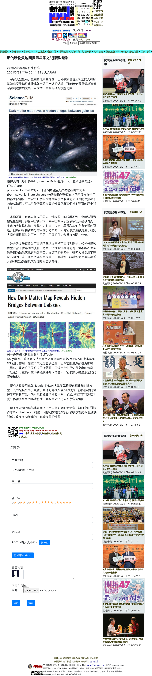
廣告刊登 (94, 658)
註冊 (88, 39)
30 (87, 9)
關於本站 (58, 658)
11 (82, 15)
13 (87, 15)
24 (79, 21)
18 (82, 18)
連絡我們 (85, 661)
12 (84, 15)
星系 (32, 433)
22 (92, 18)
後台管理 (94, 661)
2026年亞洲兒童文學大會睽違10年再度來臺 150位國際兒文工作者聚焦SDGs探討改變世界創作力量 (123, 535)
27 (79, 9)
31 (89, 9)
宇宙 (28, 433)
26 (84, 21)
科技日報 (55, 433)
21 (89, 18)
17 (79, 18)
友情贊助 (58, 661)
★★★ (33, 502)
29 (84, 9)
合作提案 (76, 661)
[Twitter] (65, 35)
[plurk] (59, 35)
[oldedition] (82, 35)
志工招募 (67, 661)
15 (92, 15)
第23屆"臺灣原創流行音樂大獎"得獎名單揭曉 (123, 129)
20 (87, 18)
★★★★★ (64, 502)
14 (89, 15)
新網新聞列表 (136, 435)
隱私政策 (85, 658)
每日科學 (46, 433)
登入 (81, 39)
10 (79, 15)
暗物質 (38, 433)
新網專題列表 (136, 212)
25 (82, 21)
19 (84, 18)
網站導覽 (67, 658)
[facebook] (54, 35)
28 (82, 9)
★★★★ (47, 502)
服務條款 (76, 658)
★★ (23, 502)
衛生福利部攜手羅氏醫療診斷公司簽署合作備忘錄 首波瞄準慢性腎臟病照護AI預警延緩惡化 (123, 418)
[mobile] (72, 35)
